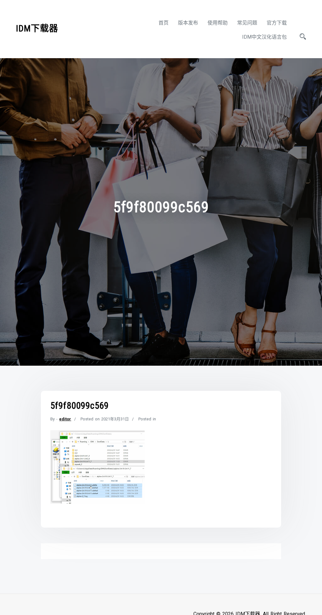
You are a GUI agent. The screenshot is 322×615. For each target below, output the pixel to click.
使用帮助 (218, 23)
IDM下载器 (37, 28)
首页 (163, 23)
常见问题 (247, 23)
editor (65, 419)
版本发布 (188, 23)
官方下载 (277, 23)
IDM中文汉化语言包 (264, 37)
